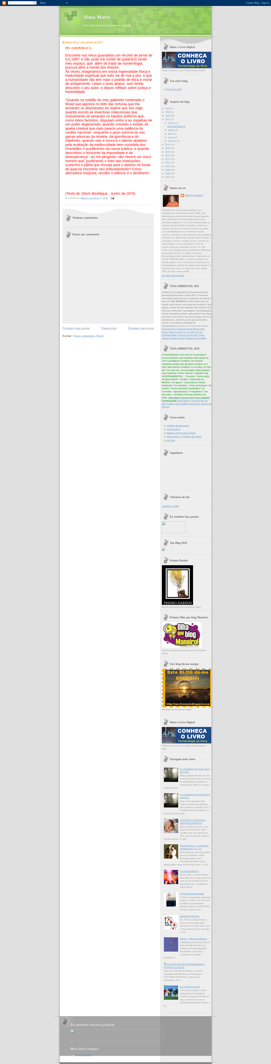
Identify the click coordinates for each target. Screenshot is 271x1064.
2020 (168, 108)
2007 (168, 177)
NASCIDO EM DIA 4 (189, 916)
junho (171, 134)
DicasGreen (194, 404)
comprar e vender (170, 506)
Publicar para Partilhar (196, 338)
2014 (168, 152)
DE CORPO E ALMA (190, 987)
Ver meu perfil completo (173, 275)
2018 (168, 116)
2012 (168, 159)
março (171, 137)
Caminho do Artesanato (178, 425)
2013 (168, 155)
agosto (171, 130)
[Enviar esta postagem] (112, 198)
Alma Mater (97, 17)
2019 (168, 112)
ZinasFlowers (183, 400)
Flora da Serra (169, 329)
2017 (168, 119)
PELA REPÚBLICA (176, 126)
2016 (168, 144)
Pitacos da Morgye (178, 332)
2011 (168, 162)
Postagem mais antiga (141, 328)
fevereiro (172, 141)
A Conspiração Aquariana (192, 894)
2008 (168, 173)
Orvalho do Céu (195, 332)
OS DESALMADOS (189, 871)
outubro (172, 123)
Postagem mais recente (76, 328)
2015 (168, 148)
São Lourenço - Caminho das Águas (184, 436)
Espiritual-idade (169, 335)
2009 (168, 170)
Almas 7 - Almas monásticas (193, 939)
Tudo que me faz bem (187, 335)
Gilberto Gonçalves (194, 195)
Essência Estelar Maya (187, 329)
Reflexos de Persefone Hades (181, 433)
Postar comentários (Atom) (88, 335)
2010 (168, 166)
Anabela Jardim (177, 338)
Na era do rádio (174, 89)
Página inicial (108, 328)
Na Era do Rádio (83, 1055)
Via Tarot (171, 440)
